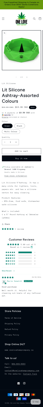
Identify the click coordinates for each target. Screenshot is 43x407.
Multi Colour (11, 132)
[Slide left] (16, 77)
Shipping (5, 117)
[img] (8, 277)
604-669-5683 (19, 364)
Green (7, 126)
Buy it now (22, 158)
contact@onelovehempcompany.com (22, 370)
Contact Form (30, 374)
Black (19, 126)
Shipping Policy (12, 324)
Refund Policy (11, 329)
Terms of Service (13, 318)
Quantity (6, 137)
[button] (3, 18)
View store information (15, 176)
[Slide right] (27, 77)
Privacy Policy (12, 335)
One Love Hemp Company (18, 403)
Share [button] (7, 224)
